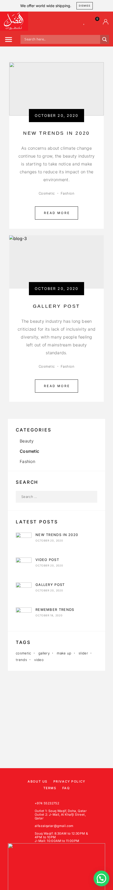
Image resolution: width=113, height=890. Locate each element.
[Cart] (95, 22)
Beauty (27, 441)
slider (83, 653)
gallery (44, 653)
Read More (57, 213)
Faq (66, 788)
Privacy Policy (69, 781)
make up (64, 653)
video (39, 660)
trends (21, 660)
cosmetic (23, 653)
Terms (49, 788)
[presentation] (18, 262)
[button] (8, 40)
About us (37, 781)
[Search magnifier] (104, 39)
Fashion (68, 193)
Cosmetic (47, 193)
